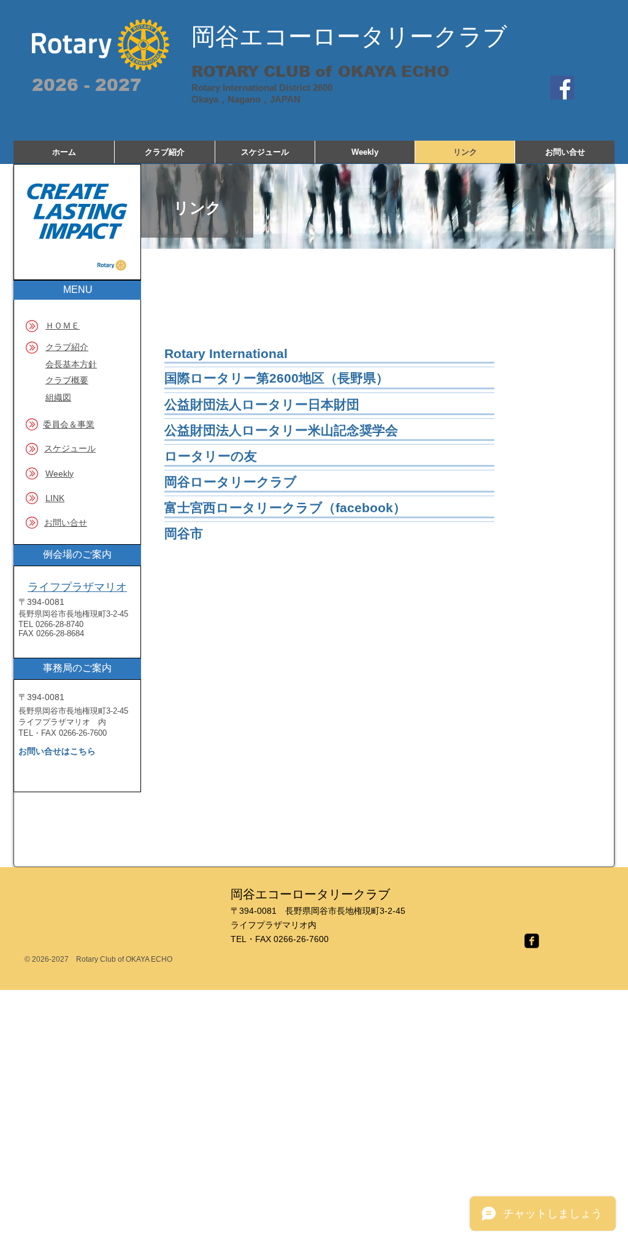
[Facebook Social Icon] (562, 87)
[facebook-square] (531, 940)
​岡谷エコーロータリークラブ (349, 36)
